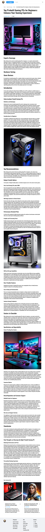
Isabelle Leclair (7, 16)
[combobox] (28, 2)
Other (14, 7)
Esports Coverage (9, 7)
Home (5, 7)
